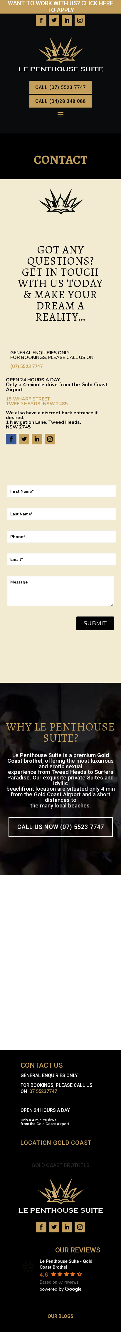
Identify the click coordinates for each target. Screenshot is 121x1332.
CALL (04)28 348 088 (60, 101)
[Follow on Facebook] (41, 20)
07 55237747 (43, 1091)
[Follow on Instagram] (80, 20)
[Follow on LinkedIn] (67, 20)
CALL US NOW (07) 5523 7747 (60, 826)
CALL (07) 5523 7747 (60, 87)
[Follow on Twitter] (54, 20)
